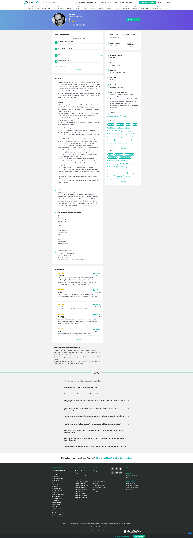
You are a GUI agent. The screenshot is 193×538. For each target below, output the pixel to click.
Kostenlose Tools (104, 2)
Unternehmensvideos (59, 8)
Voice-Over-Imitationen (81, 497)
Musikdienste (55, 510)
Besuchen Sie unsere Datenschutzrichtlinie (101, 536)
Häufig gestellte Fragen (81, 475)
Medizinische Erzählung (58, 494)
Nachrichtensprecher (114, 137)
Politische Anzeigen (157, 8)
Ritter (133, 130)
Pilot (133, 137)
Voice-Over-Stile (79, 491)
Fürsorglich (112, 166)
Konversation (112, 160)
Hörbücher (92, 8)
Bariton (111, 116)
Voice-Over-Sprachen (80, 483)
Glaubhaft (122, 160)
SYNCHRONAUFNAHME (58, 471)
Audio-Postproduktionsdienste (60, 508)
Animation (100, 8)
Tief (118, 116)
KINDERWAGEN (56, 488)
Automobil (135, 8)
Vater (127, 127)
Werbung (54, 474)
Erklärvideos (55, 480)
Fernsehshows (125, 8)
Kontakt (128, 2)
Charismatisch (112, 170)
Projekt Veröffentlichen (148, 2)
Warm (110, 154)
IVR (85, 8)
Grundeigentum (56, 496)
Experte (120, 127)
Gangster (111, 130)
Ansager (111, 124)
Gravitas (131, 163)
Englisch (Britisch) (78, 38)
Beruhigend (119, 154)
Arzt (135, 124)
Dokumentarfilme (145, 8)
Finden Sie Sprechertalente (81, 481)
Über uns (121, 2)
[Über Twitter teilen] (77, 25)
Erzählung (78, 8)
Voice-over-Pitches (80, 493)
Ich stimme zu (139, 536)
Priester (128, 140)
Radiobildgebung (56, 502)
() (81, 21)
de (160, 2)
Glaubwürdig (129, 154)
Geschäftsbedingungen (98, 479)
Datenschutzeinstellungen (122, 536)
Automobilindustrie (57, 498)
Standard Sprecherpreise (81, 479)
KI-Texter (54, 519)
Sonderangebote (46, 8)
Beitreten (95, 473)
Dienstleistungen (91, 2)
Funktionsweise (80, 2)
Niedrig (125, 116)
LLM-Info (95, 491)
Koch (128, 124)
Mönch (122, 133)
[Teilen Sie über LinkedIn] (80, 25)
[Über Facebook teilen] (74, 25)
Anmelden (167, 2)
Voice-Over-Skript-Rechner (59, 517)
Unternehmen (112, 173)
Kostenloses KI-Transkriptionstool (61, 515)
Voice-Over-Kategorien (81, 489)
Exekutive (111, 127)
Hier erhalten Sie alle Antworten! (114, 458)
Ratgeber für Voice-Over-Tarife (83, 477)
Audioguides (55, 500)
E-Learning (69, 8)
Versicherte (122, 166)
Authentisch (132, 166)
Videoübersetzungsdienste (59, 512)
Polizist (111, 140)
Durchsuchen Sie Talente (33, 8)
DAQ (114, 2)
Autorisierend (112, 157)
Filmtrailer (116, 8)
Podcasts (108, 8)
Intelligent (133, 173)
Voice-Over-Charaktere (81, 495)
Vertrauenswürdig (125, 157)
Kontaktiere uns (97, 477)
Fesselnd (122, 163)
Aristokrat (120, 124)
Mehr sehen (78, 69)
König (125, 130)
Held (119, 130)
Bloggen (77, 473)
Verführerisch (112, 163)
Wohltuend (123, 170)
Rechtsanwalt (112, 133)
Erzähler (130, 133)
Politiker (119, 140)
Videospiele (55, 484)
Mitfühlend (123, 173)
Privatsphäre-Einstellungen (100, 485)
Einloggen (95, 471)
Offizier (126, 137)
